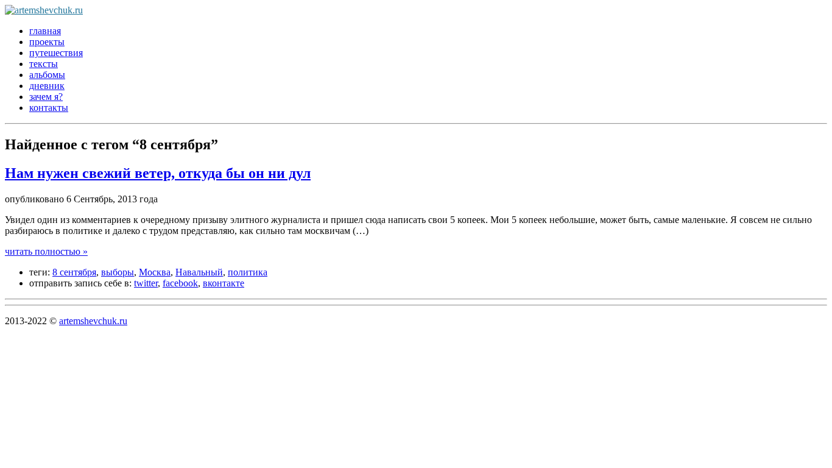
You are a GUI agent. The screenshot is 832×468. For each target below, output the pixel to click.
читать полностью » (46, 251)
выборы (117, 272)
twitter (146, 283)
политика (247, 272)
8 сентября (74, 272)
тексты (43, 63)
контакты (48, 107)
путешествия (56, 53)
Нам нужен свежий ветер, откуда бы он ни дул (158, 173)
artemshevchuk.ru (93, 321)
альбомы (47, 74)
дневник (47, 85)
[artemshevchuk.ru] (44, 10)
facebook (180, 283)
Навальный (199, 272)
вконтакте (223, 283)
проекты (47, 42)
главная (45, 31)
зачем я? (46, 96)
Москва (155, 272)
